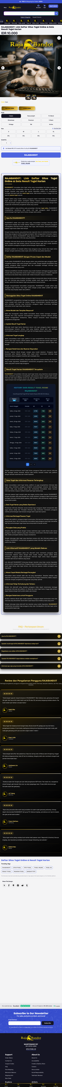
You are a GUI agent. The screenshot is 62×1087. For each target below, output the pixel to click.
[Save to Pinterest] (18, 885)
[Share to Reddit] (22, 885)
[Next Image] (59, 68)
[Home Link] (15, 8)
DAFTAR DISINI (9, 108)
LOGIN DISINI (27, 108)
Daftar (31, 1086)
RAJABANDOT (31, 155)
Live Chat (55, 1086)
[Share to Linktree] (13, 885)
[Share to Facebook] (9, 885)
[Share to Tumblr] (27, 885)
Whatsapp (43, 1086)
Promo (6, 1086)
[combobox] (29, 13)
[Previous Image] (3, 68)
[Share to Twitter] (4, 885)
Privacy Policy (27, 1027)
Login (18, 1086)
